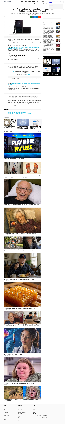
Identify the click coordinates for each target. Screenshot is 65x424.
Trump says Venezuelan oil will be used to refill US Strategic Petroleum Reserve (48, 23)
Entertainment (36, 3)
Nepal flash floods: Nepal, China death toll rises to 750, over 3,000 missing (48, 49)
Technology (24, 3)
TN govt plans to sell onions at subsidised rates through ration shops (48, 45)
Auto (5, 416)
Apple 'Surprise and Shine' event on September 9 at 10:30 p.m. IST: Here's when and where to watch (22, 127)
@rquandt (13, 71)
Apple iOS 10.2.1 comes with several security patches (17, 112)
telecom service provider (20, 44)
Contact (33, 412)
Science (28, 3)
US (4, 408)
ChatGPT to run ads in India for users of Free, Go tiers (9, 127)
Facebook (44, 415)
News (16, 3)
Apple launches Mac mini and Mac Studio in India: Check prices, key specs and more (35, 127)
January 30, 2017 (28, 74)
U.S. (19, 420)
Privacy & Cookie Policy (22, 412)
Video (46, 3)
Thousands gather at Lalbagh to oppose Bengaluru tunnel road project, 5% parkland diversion (48, 27)
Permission (20, 408)
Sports (32, 3)
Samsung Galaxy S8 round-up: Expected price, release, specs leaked (19, 113)
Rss (40, 417)
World (5, 409)
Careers (33, 409)
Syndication (20, 409)
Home (13, 3)
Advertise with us (21, 406)
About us (33, 406)
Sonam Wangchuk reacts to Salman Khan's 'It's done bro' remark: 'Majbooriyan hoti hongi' (48, 36)
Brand (33, 408)
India (5, 406)
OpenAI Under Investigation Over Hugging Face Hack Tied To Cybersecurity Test (56, 74)
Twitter (39, 415)
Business (20, 3)
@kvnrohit (10, 16)
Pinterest (45, 417)
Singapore (20, 417)
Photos (5, 418)
